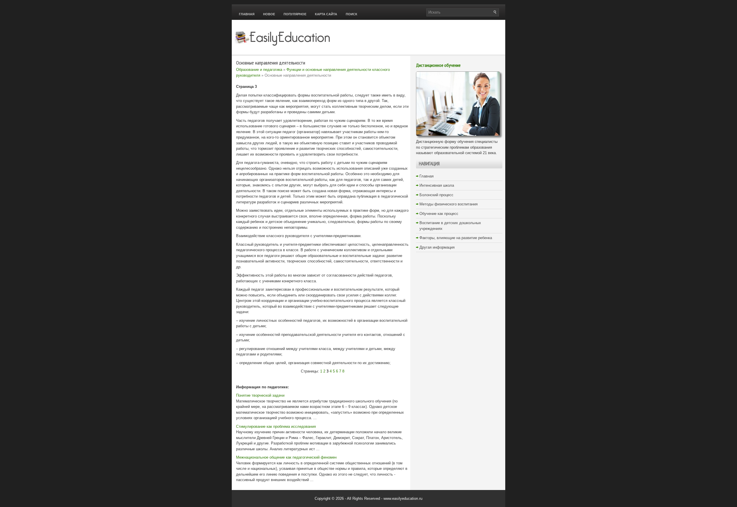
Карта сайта (326, 14)
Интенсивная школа (436, 185)
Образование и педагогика (259, 69)
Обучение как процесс (438, 213)
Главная (246, 14)
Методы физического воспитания (448, 204)
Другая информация (437, 247)
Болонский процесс (436, 195)
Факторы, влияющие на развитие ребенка (455, 238)
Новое (269, 14)
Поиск (351, 14)
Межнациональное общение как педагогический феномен (286, 457)
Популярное (295, 14)
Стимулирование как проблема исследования (276, 426)
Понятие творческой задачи (260, 395)
